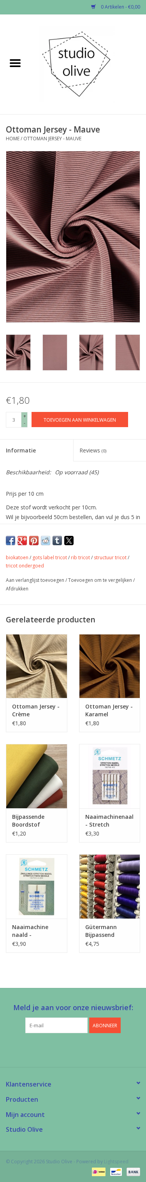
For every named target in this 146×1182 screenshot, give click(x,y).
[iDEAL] (97, 1171)
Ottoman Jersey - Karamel (109, 710)
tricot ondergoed (25, 565)
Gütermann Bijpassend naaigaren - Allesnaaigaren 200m (105, 931)
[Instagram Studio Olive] (87, 1049)
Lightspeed (116, 1161)
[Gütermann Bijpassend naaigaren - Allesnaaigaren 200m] (110, 886)
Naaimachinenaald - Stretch (109, 820)
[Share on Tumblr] (57, 540)
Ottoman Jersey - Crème (36, 710)
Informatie (21, 450)
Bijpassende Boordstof (28, 820)
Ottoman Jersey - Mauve (52, 138)
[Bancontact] (115, 1171)
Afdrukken (17, 588)
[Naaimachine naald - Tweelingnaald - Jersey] (36, 886)
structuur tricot (110, 557)
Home (12, 138)
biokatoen (17, 557)
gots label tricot (49, 557)
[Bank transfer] (132, 1171)
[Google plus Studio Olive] (73, 1049)
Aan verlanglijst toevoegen (35, 580)
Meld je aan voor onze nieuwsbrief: (73, 1008)
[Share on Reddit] (45, 540)
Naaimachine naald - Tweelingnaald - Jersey (34, 931)
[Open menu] (15, 63)
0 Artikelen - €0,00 (120, 7)
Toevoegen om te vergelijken (100, 580)
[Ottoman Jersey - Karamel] (110, 666)
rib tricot (80, 557)
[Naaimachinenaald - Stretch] (110, 776)
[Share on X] (69, 540)
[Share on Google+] (22, 540)
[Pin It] (34, 540)
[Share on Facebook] (10, 540)
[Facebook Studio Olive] (59, 1049)
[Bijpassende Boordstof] (36, 776)
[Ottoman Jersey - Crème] (36, 666)
